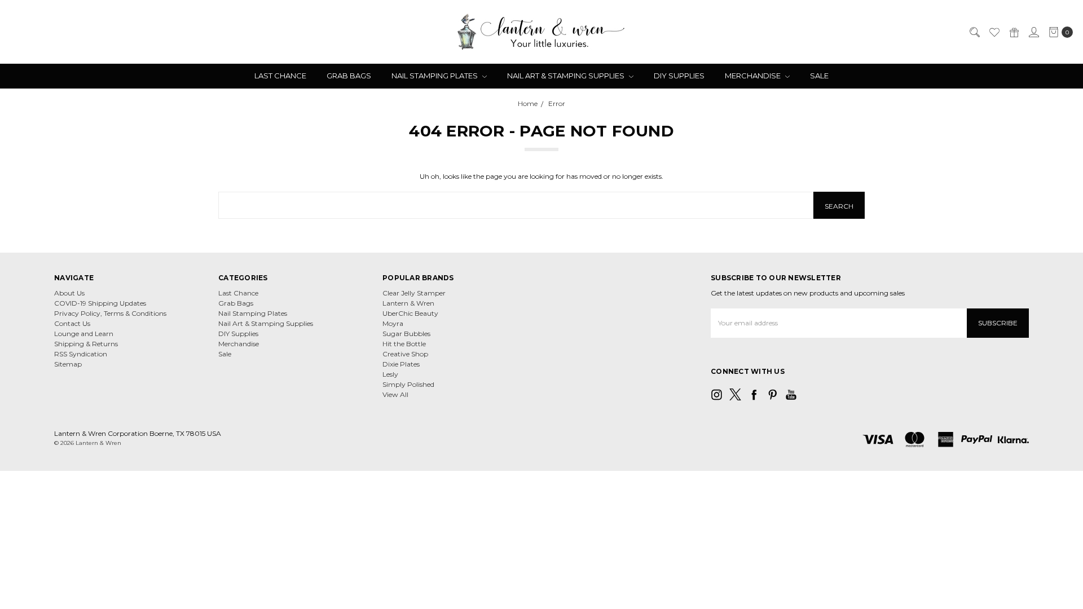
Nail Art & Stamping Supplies (566, 75)
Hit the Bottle (404, 343)
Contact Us (72, 323)
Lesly (390, 374)
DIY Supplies (679, 75)
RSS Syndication (80, 354)
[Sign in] (1033, 32)
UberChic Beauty (410, 313)
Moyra (392, 323)
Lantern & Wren (408, 303)
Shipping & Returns (86, 343)
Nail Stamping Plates (435, 75)
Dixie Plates (401, 364)
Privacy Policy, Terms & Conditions (110, 313)
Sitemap (68, 364)
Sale (819, 75)
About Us (69, 293)
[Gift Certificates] (1014, 32)
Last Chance (280, 75)
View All (395, 394)
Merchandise (753, 75)
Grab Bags (349, 75)
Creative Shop (405, 354)
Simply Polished (408, 384)
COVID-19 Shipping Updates (100, 303)
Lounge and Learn (83, 333)
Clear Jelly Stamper (414, 293)
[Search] (974, 32)
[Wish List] (994, 32)
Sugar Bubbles (406, 333)
